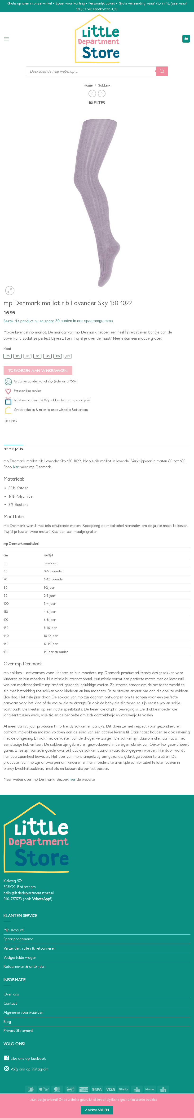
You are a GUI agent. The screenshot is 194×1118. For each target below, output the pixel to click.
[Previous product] (101, 93)
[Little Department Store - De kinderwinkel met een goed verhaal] (97, 38)
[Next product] (92, 93)
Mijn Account (14, 930)
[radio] (7, 356)
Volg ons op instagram (29, 1069)
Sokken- (104, 85)
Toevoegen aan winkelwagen (38, 370)
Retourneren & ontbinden (24, 966)
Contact (10, 1003)
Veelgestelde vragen (20, 957)
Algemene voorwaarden (23, 1012)
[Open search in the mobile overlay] (97, 71)
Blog (7, 1021)
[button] (6, 38)
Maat (7, 349)
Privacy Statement (18, 1030)
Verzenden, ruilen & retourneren (29, 948)
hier (16, 467)
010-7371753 (13, 899)
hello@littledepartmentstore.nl (29, 893)
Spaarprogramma (18, 939)
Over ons (11, 994)
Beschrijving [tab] (13, 449)
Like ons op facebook (28, 1058)
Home (88, 85)
